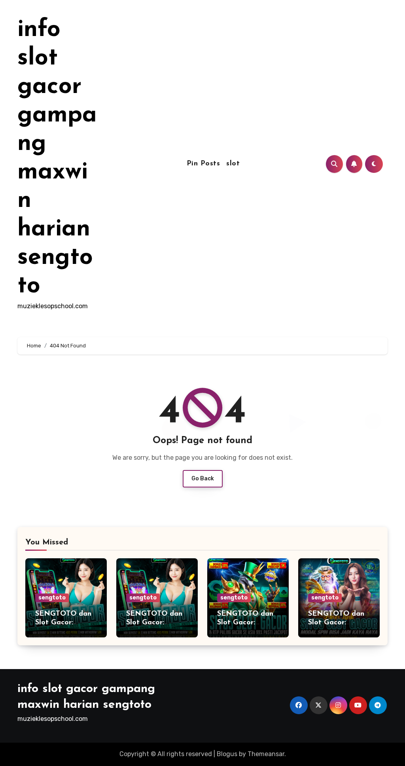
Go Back (202, 478)
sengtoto (52, 597)
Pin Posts (203, 163)
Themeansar (266, 754)
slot (233, 163)
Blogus (227, 754)
